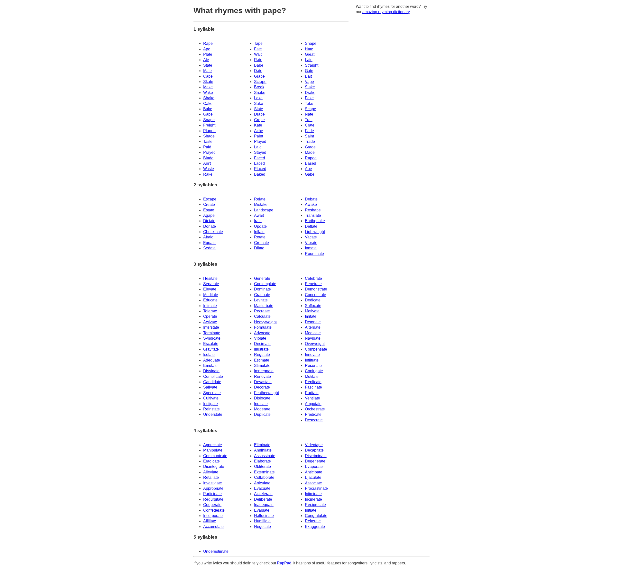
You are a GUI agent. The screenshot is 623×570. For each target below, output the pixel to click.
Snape (209, 120)
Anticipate (313, 472)
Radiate (312, 393)
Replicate (313, 382)
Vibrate (311, 243)
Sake (258, 103)
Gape (208, 114)
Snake (259, 92)
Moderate (262, 409)
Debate (311, 199)
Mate (207, 71)
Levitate (261, 300)
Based (310, 163)
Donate (209, 226)
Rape (208, 43)
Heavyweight (265, 322)
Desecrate (314, 420)
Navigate (313, 338)
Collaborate (264, 477)
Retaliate (211, 477)
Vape (309, 82)
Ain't (207, 163)
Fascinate (313, 387)
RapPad (284, 563)
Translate (313, 215)
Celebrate (313, 278)
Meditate (210, 295)
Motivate (312, 311)
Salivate (210, 387)
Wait (258, 54)
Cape (208, 76)
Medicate (313, 333)
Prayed (209, 152)
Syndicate (211, 338)
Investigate (212, 483)
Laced (259, 163)
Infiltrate (312, 360)
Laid (258, 147)
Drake (310, 92)
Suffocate (313, 306)
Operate (210, 316)
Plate (207, 54)
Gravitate (211, 349)
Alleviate (210, 472)
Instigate (210, 404)
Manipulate (212, 450)
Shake (208, 98)
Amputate (313, 404)
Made (310, 152)
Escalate (210, 344)
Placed (260, 169)
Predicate (313, 414)
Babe (258, 65)
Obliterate (262, 466)
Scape (310, 109)
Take (309, 103)
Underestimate (216, 551)
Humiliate (262, 521)
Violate (260, 338)
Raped (311, 158)
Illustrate (261, 349)
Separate (211, 284)
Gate (309, 71)
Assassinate (264, 456)
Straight (311, 65)
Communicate (215, 456)
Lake (258, 98)
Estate (208, 210)
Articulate (262, 483)
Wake (208, 92)
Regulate (262, 355)
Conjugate (314, 371)
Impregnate (264, 371)
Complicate (213, 376)
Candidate (212, 382)
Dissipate (211, 371)
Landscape (263, 210)
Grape (259, 76)
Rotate (260, 237)
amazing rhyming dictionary (386, 12)
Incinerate (313, 499)
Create (209, 204)
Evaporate (314, 466)
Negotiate (262, 527)
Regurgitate (213, 499)
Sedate (209, 248)
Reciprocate (315, 505)
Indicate (261, 404)
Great (309, 54)
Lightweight (315, 232)
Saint (309, 136)
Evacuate (262, 488)
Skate (208, 82)
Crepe (259, 120)
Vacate (311, 237)
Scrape (260, 82)
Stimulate (262, 365)
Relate (260, 199)
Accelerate (263, 494)
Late (308, 60)
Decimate (262, 344)
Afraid (208, 237)
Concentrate (315, 295)
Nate (309, 114)
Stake (310, 87)
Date (258, 71)
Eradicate (211, 461)
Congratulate (316, 516)
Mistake (260, 204)
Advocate (262, 333)
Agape (209, 215)
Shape (310, 43)
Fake (309, 98)
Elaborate (262, 461)
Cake (207, 103)
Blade (208, 158)
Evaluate (261, 510)
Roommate (314, 254)
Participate (212, 494)
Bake (207, 109)
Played (260, 141)
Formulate (263, 327)
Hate (309, 49)
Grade (310, 147)
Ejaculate (313, 477)
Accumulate (213, 527)
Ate (206, 60)
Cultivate (211, 398)
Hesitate (210, 278)
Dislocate (262, 398)
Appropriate (213, 488)
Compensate (316, 349)
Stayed (260, 152)
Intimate (210, 306)
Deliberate (263, 499)
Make (208, 87)
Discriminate (316, 456)
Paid (207, 147)
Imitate (310, 316)
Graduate (262, 295)
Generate (262, 278)
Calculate (262, 316)
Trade (310, 141)
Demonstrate (316, 289)
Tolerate (210, 311)
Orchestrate (315, 409)
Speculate (212, 393)
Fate (258, 49)
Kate (258, 125)
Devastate (263, 382)
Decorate (262, 387)
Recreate (262, 311)
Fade (309, 131)
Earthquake (315, 221)
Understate (212, 414)
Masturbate (263, 306)
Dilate (259, 248)
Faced (259, 158)
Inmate (311, 248)
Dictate (209, 221)
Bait (308, 76)
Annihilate (263, 450)
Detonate (313, 322)
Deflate (311, 226)
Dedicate (313, 300)
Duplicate (262, 414)
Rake (207, 174)
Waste (208, 169)
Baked (259, 174)
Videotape (314, 445)
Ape (206, 49)
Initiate (310, 510)
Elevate (209, 289)
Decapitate (314, 450)
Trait (308, 120)
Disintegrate (213, 466)
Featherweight (266, 393)
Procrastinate (316, 488)
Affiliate (209, 521)
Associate (313, 483)
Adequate (211, 360)
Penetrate (313, 284)
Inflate (259, 232)
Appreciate (212, 445)
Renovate (262, 376)
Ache (258, 131)
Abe (308, 169)
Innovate (312, 355)
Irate (258, 221)
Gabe (309, 174)
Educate (210, 300)
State (207, 65)
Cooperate (212, 505)
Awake (311, 204)
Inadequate (264, 505)
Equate (209, 243)
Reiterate (313, 521)
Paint (258, 136)
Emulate (210, 365)
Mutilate (312, 376)
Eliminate (262, 445)
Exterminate (264, 472)
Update (260, 226)
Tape (258, 43)
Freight (209, 125)
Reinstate (211, 409)
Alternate (313, 327)
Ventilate (312, 398)
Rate (258, 60)
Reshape (313, 210)
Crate (309, 125)
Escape (209, 199)
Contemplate (265, 284)
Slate (258, 109)
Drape (259, 114)
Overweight (315, 344)
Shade (209, 136)
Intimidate (313, 494)
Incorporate (213, 516)
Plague (209, 131)
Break (259, 87)
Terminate (211, 333)
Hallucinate (264, 516)
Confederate (214, 510)
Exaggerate (315, 527)
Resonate (313, 365)
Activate (210, 322)
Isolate (209, 355)
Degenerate (315, 461)
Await (259, 215)
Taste (207, 141)
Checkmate (213, 232)
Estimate (261, 360)
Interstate (211, 327)
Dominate (262, 289)
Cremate (261, 243)
